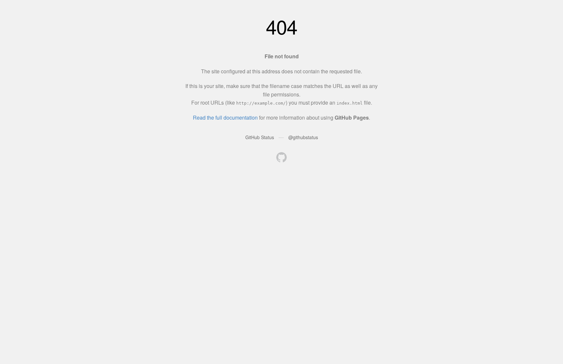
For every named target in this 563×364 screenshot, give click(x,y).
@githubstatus (303, 137)
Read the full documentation (225, 117)
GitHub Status (259, 137)
